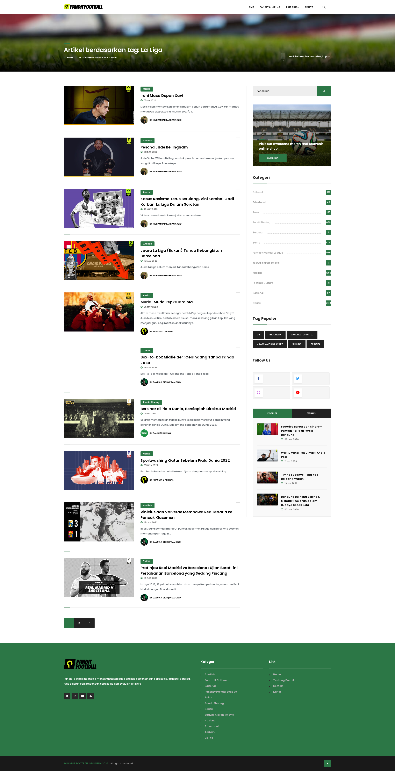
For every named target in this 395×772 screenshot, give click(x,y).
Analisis (147, 140)
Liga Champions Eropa (270, 343)
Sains (256, 212)
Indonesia (275, 334)
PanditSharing (151, 402)
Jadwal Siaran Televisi (266, 262)
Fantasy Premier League (268, 252)
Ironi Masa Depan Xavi (162, 95)
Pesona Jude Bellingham (164, 147)
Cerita (308, 7)
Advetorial (259, 202)
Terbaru (258, 232)
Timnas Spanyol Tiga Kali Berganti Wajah (299, 477)
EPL (258, 334)
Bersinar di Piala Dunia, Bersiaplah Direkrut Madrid (188, 408)
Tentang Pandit (283, 680)
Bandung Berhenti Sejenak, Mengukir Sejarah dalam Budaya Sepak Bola (300, 501)
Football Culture (263, 283)
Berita (146, 192)
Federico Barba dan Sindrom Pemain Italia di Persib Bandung (302, 431)
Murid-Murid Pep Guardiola (167, 302)
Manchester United (302, 334)
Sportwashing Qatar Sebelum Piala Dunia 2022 (185, 460)
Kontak (278, 686)
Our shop (272, 158)
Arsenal (315, 343)
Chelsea (296, 343)
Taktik (146, 350)
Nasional (258, 293)
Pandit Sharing (270, 7)
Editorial (292, 7)
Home (250, 7)
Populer (272, 413)
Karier (277, 691)
